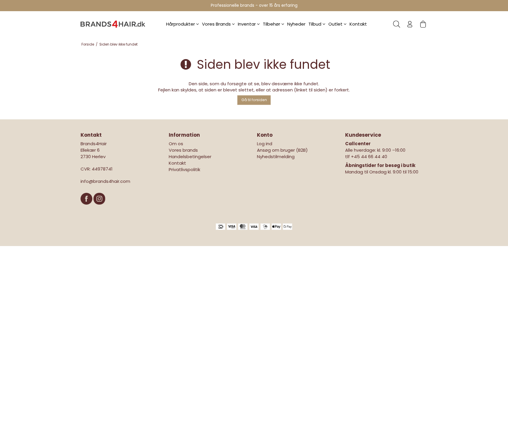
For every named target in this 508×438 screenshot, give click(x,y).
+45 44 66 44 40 (369, 156)
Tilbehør (272, 24)
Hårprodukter (181, 24)
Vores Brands (217, 24)
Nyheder (296, 24)
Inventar (247, 24)
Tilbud (315, 24)
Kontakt (358, 24)
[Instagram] (99, 207)
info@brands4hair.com (105, 181)
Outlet (336, 24)
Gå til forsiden (254, 99)
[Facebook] (87, 207)
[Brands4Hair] (113, 24)
